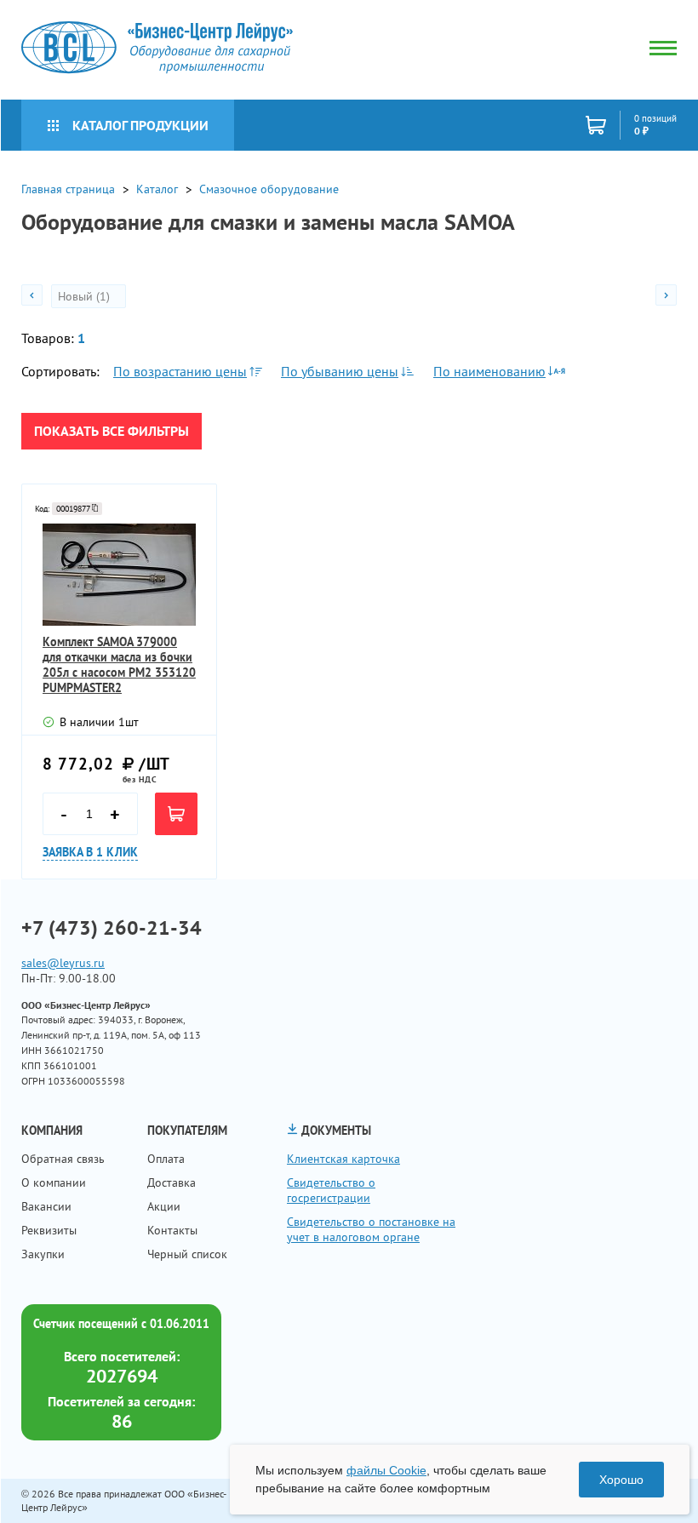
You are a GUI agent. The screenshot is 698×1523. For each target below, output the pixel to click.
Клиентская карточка (343, 1158)
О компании (53, 1182)
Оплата (166, 1158)
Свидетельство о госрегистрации (331, 1190)
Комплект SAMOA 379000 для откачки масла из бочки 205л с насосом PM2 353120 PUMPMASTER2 (119, 665)
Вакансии (46, 1206)
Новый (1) (85, 296)
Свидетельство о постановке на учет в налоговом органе (371, 1229)
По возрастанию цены (180, 371)
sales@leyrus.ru (63, 962)
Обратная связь (63, 1158)
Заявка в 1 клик (90, 852)
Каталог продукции (140, 125)
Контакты (172, 1230)
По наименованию (489, 371)
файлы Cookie (386, 1470)
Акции (163, 1206)
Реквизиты (49, 1230)
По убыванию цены (339, 371)
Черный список (187, 1254)
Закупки (43, 1254)
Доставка (171, 1182)
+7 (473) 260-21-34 (111, 928)
